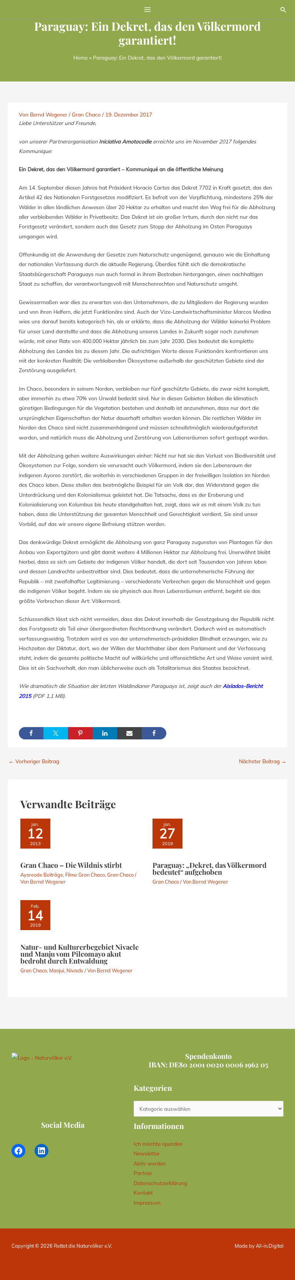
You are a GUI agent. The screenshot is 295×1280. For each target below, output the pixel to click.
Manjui (56, 970)
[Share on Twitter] (55, 733)
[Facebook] (18, 1151)
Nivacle (74, 970)
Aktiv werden (150, 1163)
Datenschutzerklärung (160, 1183)
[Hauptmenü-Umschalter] (148, 9)
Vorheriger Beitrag (33, 761)
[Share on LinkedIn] (105, 733)
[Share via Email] (129, 733)
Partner (143, 1173)
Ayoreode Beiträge (41, 875)
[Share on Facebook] (31, 733)
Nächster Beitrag (263, 761)
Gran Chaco (86, 114)
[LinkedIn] (41, 1151)
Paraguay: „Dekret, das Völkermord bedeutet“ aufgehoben (209, 868)
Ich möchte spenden (158, 1143)
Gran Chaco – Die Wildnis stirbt (71, 865)
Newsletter (147, 1153)
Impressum (147, 1202)
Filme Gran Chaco (85, 875)
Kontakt (143, 1192)
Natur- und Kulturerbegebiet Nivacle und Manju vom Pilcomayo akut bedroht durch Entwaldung (79, 953)
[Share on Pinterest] (80, 733)
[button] (283, 9)
